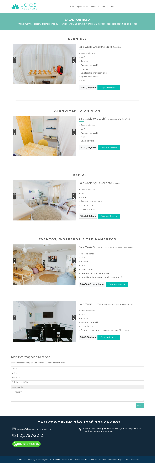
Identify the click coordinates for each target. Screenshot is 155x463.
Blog (104, 7)
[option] (71, 64)
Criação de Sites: (123, 460)
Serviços (95, 7)
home (72, 7)
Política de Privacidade (107, 460)
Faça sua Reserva (109, 88)
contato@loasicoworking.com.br (34, 429)
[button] (14, 60)
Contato (112, 7)
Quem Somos (82, 7)
